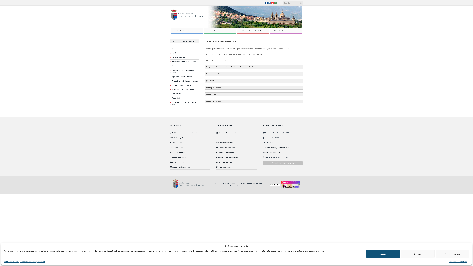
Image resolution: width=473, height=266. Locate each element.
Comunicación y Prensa (181, 167)
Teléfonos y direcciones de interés (184, 133)
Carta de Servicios (179, 57)
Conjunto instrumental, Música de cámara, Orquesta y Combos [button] (230, 67)
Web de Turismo (178, 162)
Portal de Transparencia (227, 133)
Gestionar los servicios (458, 261)
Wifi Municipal (177, 138)
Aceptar (383, 254)
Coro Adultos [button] (211, 94)
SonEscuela (176, 94)
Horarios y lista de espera (181, 85)
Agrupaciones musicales (182, 77)
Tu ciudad (211, 30)
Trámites (276, 30)
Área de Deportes (178, 152)
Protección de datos (225, 142)
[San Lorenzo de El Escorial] (190, 14)
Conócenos (176, 53)
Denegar (418, 254)
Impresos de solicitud (226, 167)
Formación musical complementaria (185, 81)
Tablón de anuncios (225, 162)
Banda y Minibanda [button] (213, 88)
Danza (174, 66)
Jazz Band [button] (210, 81)
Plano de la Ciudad (179, 157)
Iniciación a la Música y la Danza (184, 61)
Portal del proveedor (226, 152)
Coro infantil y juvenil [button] (214, 101)
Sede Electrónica (224, 138)
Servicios (249, 30)
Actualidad (176, 98)
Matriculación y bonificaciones (183, 89)
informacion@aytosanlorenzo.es (277, 147)
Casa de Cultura (178, 147)
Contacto (175, 49)
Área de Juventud (178, 142)
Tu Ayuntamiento (181, 30)
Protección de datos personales (32, 261)
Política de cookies (11, 261)
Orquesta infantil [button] (213, 74)
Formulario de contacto (273, 152)
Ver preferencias (452, 254)
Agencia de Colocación (226, 147)
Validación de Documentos (228, 157)
